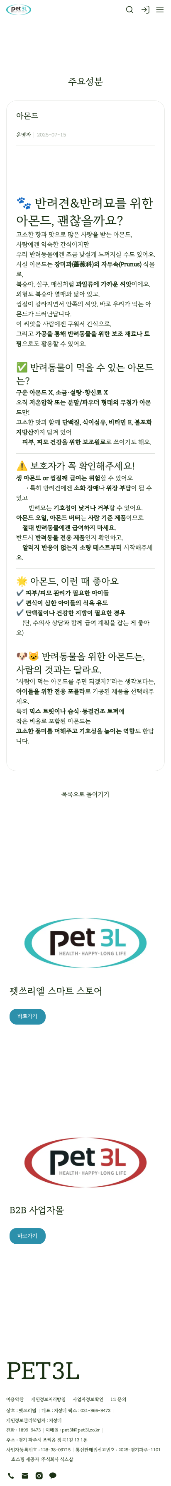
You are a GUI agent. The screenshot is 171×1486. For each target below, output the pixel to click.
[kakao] (53, 1476)
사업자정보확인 (88, 1399)
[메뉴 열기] (157, 9)
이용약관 (15, 1399)
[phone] (11, 1476)
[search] (129, 9)
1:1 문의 (118, 1399)
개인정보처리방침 (48, 1399)
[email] (25, 1476)
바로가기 (27, 1016)
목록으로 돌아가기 (85, 794)
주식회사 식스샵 (57, 1459)
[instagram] (39, 1476)
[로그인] (145, 9)
